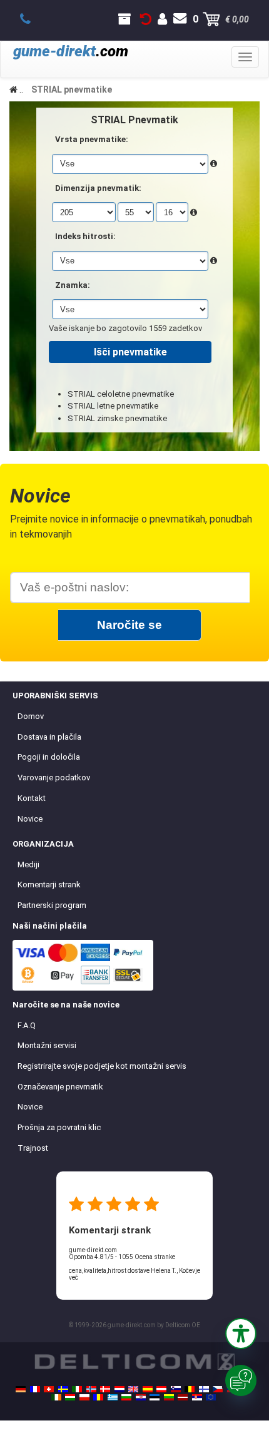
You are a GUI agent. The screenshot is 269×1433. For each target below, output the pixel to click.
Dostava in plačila (49, 737)
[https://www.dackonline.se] (63, 1389)
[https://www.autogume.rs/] (197, 1397)
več (73, 1277)
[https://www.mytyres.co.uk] (133, 1389)
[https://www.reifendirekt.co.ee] (155, 1397)
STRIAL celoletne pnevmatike (121, 394)
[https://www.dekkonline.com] (91, 1389)
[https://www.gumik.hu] (70, 1397)
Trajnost (33, 1148)
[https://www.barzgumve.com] (126, 1397)
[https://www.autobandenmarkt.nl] (119, 1389)
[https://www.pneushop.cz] (218, 1389)
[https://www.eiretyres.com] (56, 1397)
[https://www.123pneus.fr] (35, 1389)
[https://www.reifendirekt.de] (21, 1389)
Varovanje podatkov (54, 777)
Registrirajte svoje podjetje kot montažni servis (102, 1066)
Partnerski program (52, 905)
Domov (31, 716)
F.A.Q (27, 1025)
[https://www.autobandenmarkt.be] (190, 1389)
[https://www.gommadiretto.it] (77, 1389)
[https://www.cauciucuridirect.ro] (98, 1397)
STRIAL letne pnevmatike (113, 406)
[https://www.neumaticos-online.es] (148, 1389)
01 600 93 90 (32, 19)
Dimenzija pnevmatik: (98, 188)
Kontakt (32, 798)
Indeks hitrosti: (85, 236)
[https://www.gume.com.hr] (141, 1397)
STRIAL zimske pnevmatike (117, 418)
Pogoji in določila (49, 757)
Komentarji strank (49, 884)
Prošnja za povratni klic (59, 1127)
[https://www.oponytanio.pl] (84, 1397)
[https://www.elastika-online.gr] (113, 1397)
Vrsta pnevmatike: (91, 139)
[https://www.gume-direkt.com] (176, 1389)
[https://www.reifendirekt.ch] (49, 1389)
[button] (240, 1333)
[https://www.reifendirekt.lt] (169, 1397)
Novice (30, 819)
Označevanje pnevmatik (60, 1086)
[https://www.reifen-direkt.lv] (183, 1397)
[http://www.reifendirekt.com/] (211, 1397)
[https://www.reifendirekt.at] (161, 1389)
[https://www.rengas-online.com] (204, 1389)
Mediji (28, 864)
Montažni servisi (47, 1045)
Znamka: (72, 285)
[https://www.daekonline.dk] (105, 1389)
